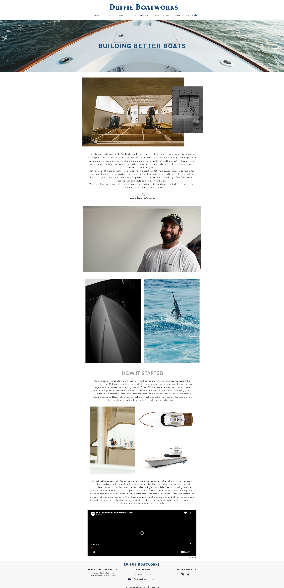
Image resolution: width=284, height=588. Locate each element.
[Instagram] (181, 574)
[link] (194, 15)
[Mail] (129, 579)
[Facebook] (188, 574)
